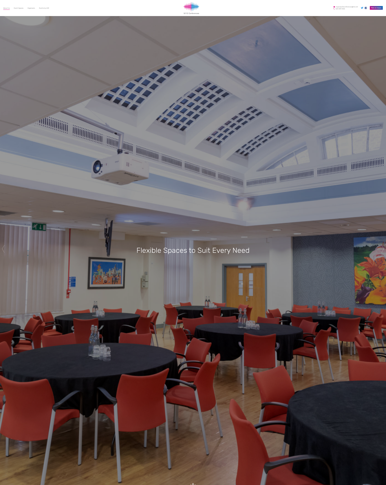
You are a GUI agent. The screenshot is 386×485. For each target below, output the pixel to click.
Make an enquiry (376, 8)
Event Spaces (18, 8)
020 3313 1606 (340, 9)
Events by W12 (44, 8)
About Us (6, 8)
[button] (3, 249)
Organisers (31, 8)
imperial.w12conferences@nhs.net (347, 7)
